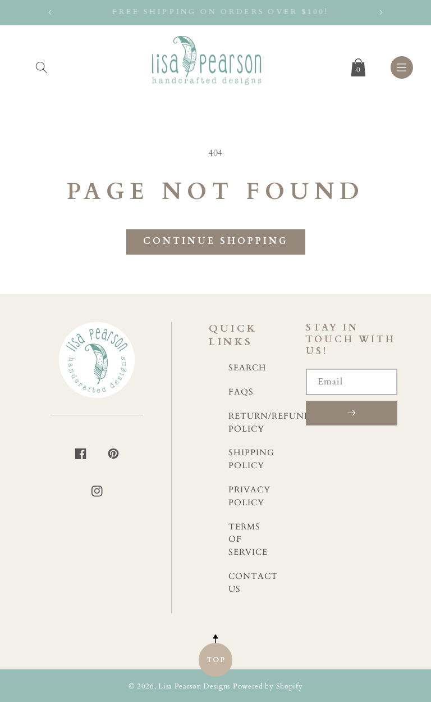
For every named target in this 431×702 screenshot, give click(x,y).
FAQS (241, 392)
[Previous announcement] (50, 12)
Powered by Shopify (268, 686)
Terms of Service (248, 540)
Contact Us (253, 582)
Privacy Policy (249, 496)
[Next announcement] (381, 12)
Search (247, 368)
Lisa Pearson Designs (194, 686)
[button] (41, 65)
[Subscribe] (351, 413)
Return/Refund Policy (269, 422)
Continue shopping (215, 241)
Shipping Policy (251, 459)
